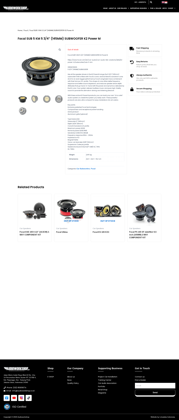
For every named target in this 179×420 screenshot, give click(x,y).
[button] (151, 2)
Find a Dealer (155, 8)
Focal (26, 30)
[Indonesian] (166, 2)
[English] (163, 2)
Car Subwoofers (83, 169)
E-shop (170, 8)
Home (105, 8)
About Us (112, 8)
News (164, 8)
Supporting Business (138, 8)
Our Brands (122, 8)
